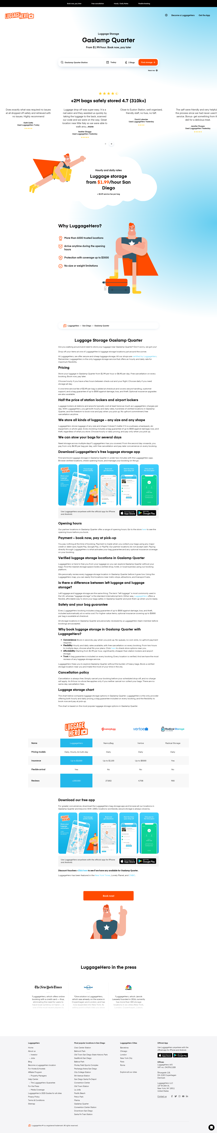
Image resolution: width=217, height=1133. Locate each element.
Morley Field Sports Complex (86, 1065)
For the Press (33, 1086)
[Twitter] (175, 1096)
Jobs (33, 1058)
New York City (126, 1058)
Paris (122, 1061)
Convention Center (82, 1082)
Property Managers (39, 1075)
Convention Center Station (85, 1107)
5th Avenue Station (82, 1075)
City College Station (82, 1072)
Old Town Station (81, 1086)
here (144, 529)
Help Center (33, 1079)
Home (30, 1047)
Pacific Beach (79, 1093)
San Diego (86, 325)
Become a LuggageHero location (42, 1065)
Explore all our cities (128, 1072)
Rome (122, 1065)
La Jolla (77, 1089)
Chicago (123, 1051)
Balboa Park (79, 1061)
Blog (30, 1061)
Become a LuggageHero (183, 15)
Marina (77, 1100)
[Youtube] (183, 1096)
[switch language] (166, 15)
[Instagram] (179, 1096)
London (123, 1054)
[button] (211, 1127)
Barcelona (124, 1047)
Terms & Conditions (36, 1100)
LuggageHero (73, 325)
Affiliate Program (35, 1072)
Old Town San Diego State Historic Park (91, 1054)
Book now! (108, 895)
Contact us (162, 1096)
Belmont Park (79, 1051)
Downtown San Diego (83, 1110)
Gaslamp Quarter (81, 1103)
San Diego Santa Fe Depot (85, 1079)
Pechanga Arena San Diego (85, 1068)
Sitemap (31, 1103)
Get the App (204, 15)
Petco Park (78, 1096)
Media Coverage (37, 1089)
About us (32, 1051)
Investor (34, 1054)
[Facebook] (171, 1096)
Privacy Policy (33, 1096)
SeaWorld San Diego (83, 1058)
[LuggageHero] (19, 18)
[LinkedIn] (186, 1096)
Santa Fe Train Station (83, 1114)
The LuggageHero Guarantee (43, 1082)
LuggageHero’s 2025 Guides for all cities (45, 1093)
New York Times (102, 875)
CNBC (132, 875)
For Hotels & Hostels (36, 1068)
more (91, 126)
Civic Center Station (82, 1047)
